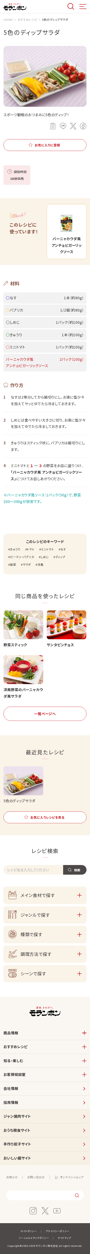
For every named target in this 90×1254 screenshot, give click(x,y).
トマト (30, 549)
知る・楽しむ (13, 1060)
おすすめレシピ (15, 1046)
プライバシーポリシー (57, 1231)
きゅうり (15, 549)
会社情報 (10, 1088)
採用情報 (10, 1102)
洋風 (40, 564)
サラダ (27, 564)
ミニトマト (47, 549)
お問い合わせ (36, 1177)
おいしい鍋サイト (17, 1158)
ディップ (60, 557)
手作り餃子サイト (17, 1144)
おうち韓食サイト (16, 1130)
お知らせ (12, 1177)
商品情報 (10, 1032)
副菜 (13, 564)
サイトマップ (64, 1238)
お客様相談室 (14, 1074)
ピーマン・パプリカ (22, 557)
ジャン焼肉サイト (17, 1116)
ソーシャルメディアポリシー (34, 1238)
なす (63, 549)
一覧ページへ (45, 713)
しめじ (45, 557)
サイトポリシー (29, 1231)
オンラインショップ (72, 1177)
